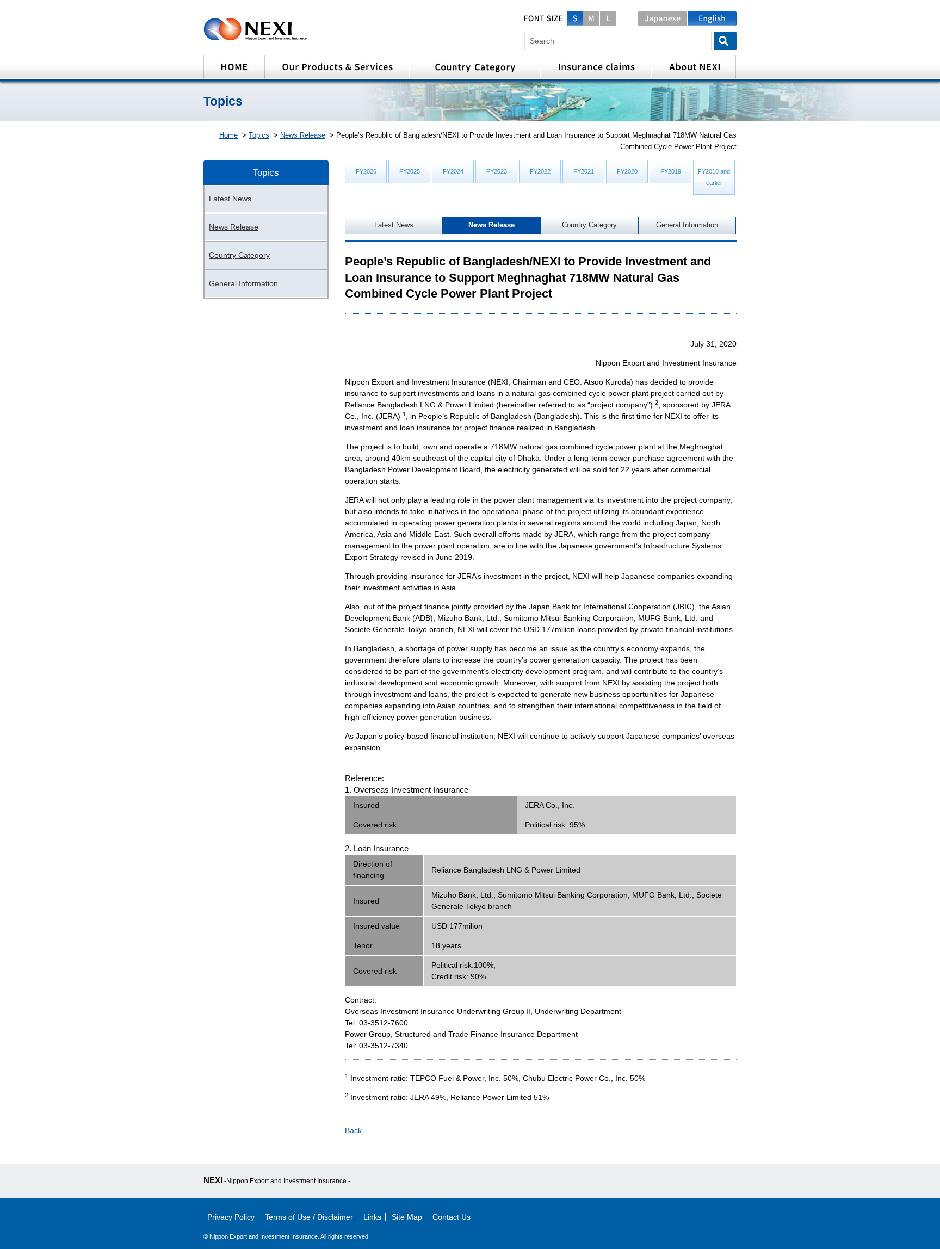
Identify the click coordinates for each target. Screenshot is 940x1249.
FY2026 (366, 171)
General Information (687, 225)
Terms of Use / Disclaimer (309, 1217)
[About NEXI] (694, 67)
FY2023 (496, 171)
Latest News (393, 225)
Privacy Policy (232, 1217)
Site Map (407, 1217)
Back (353, 1130)
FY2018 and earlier (714, 177)
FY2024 (453, 171)
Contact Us (451, 1217)
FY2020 (627, 171)
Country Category (589, 225)
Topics (259, 135)
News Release (302, 135)
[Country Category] (475, 67)
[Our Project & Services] (337, 67)
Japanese (662, 18)
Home (228, 135)
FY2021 (583, 171)
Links (372, 1217)
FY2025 (409, 171)
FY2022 (540, 171)
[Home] (233, 67)
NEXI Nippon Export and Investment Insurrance (291, 29)
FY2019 (670, 171)
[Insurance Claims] (596, 67)
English (712, 18)
